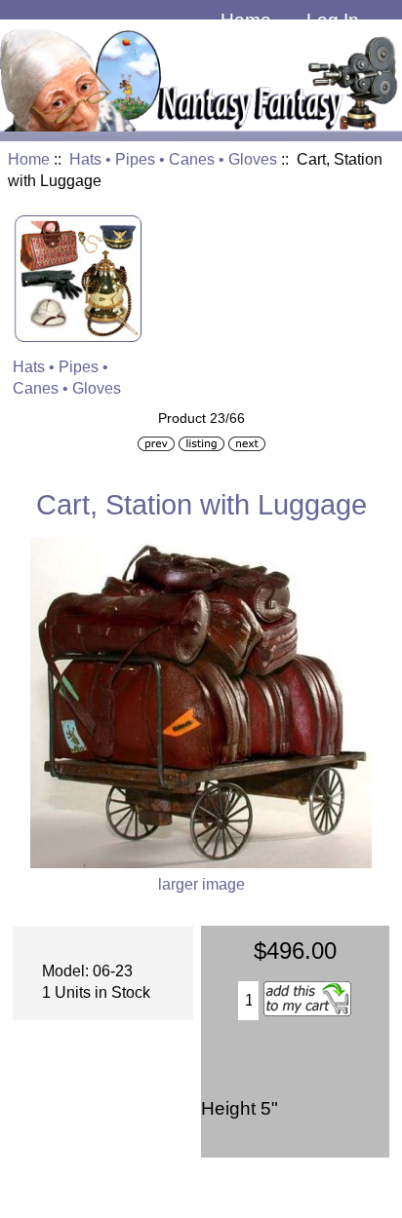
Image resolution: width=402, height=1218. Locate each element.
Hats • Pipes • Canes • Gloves (173, 159)
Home (246, 20)
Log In (332, 20)
